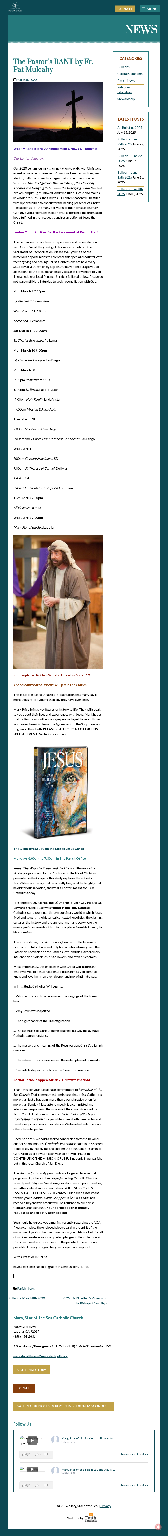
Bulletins (123, 67)
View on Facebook (129, 1454)
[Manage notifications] (158, 1527)
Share (145, 1454)
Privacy (105, 1506)
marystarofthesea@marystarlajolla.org (40, 1356)
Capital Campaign (130, 73)
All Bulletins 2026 (129, 127)
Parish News (26, 1288)
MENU (152, 9)
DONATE (24, 1388)
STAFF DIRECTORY (31, 1370)
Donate (125, 8)
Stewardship (126, 99)
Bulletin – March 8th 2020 (26, 1298)
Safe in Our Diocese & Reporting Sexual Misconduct (63, 1406)
